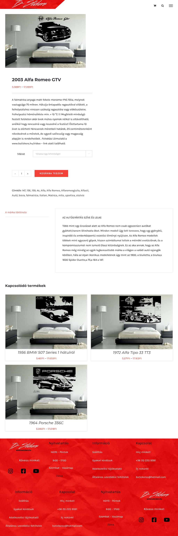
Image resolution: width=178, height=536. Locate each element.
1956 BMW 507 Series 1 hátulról (46, 352)
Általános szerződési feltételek (110, 477)
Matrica (52, 195)
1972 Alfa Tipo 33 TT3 (132, 352)
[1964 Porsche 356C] (46, 367)
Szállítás (97, 452)
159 (34, 190)
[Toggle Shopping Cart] (155, 5)
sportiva (70, 195)
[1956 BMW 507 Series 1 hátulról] (46, 297)
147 (24, 190)
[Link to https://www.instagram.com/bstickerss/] (10, 471)
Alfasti (84, 190)
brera (22, 195)
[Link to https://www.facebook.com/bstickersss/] (23, 471)
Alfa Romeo (53, 190)
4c (38, 190)
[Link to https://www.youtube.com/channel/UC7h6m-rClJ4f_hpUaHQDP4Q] (36, 471)
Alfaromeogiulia (70, 190)
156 (29, 190)
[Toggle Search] (162, 5)
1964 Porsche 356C (46, 423)
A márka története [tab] (16, 212)
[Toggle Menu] (171, 6)
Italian (43, 195)
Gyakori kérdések (102, 460)
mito (61, 195)
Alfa (43, 190)
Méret (21, 154)
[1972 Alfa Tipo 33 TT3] (132, 297)
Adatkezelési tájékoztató (107, 468)
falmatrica (32, 195)
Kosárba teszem (51, 173)
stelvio (80, 195)
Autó (15, 195)
